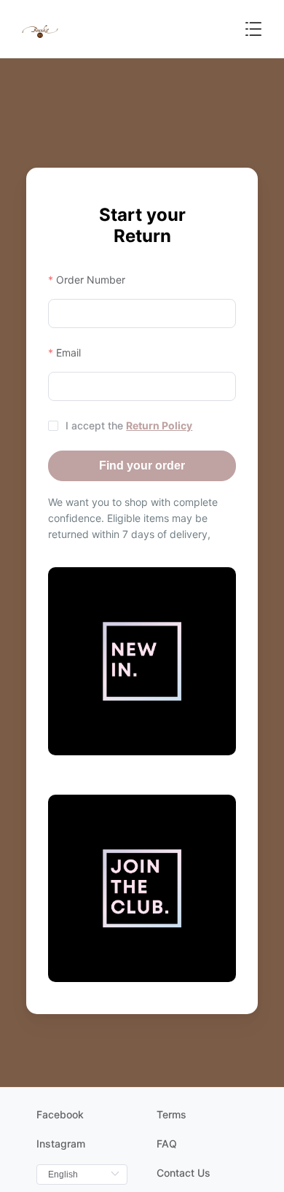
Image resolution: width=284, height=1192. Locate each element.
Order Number (90, 279)
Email (68, 352)
